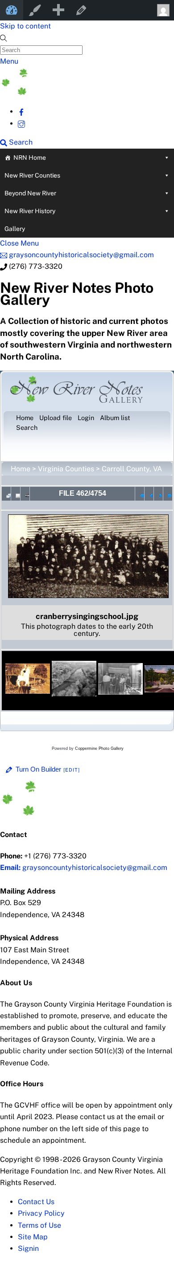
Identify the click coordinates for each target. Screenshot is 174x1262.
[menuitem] (58, 10)
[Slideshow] (25, 493)
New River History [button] (29, 210)
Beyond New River (30, 193)
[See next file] (158, 493)
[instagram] (21, 123)
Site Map (33, 1237)
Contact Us (36, 1201)
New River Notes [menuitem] (11, 10)
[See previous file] (149, 493)
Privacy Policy (41, 1213)
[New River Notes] (67, 93)
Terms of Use (39, 1225)
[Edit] (71, 770)
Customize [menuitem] (34, 10)
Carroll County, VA (132, 469)
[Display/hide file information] (15, 493)
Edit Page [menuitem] (81, 10)
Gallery (14, 228)
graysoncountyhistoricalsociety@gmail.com (83, 867)
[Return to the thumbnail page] (6, 493)
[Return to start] (139, 493)
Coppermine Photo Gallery (99, 748)
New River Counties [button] (32, 175)
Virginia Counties (66, 469)
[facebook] (21, 111)
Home (20, 469)
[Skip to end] (167, 493)
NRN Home (29, 157)
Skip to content (25, 26)
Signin (28, 1248)
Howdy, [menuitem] (162, 10)
